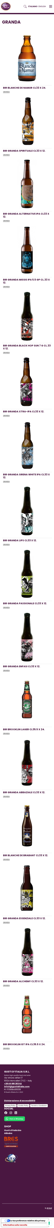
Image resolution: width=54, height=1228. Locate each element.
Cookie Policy (23, 1105)
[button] (50, 6)
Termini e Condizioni (39, 1105)
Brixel (49, 1208)
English (42, 6)
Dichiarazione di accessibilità (19, 1100)
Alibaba (8, 1133)
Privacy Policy (10, 1105)
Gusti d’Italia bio (12, 1130)
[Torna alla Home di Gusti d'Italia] (7, 6)
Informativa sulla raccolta (15, 1225)
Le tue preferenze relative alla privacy (27, 1220)
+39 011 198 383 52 (13, 1083)
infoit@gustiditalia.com (16, 1086)
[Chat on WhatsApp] (14, 1120)
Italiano (33, 6)
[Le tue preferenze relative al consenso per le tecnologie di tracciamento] (49, 1223)
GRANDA (6, 92)
